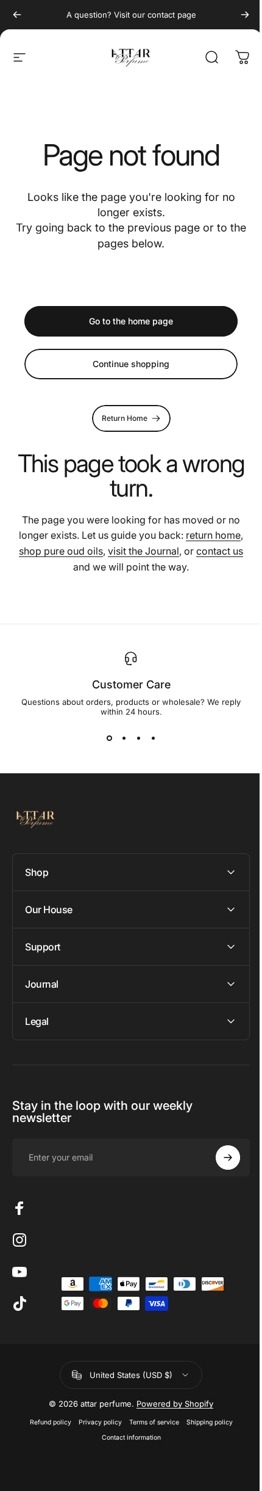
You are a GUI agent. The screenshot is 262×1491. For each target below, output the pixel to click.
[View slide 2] (123, 738)
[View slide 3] (138, 738)
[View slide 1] (109, 738)
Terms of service (149, 1422)
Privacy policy (95, 1422)
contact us (219, 551)
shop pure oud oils (61, 551)
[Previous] (17, 14)
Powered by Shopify (170, 1404)
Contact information (126, 1438)
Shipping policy (205, 1422)
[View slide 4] (153, 738)
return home (213, 535)
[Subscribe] (219, 1157)
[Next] (245, 14)
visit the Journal (143, 551)
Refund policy (45, 1422)
